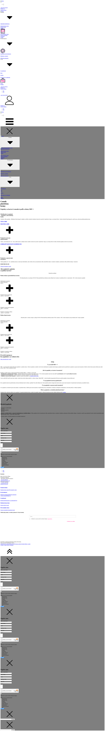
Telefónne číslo (3, 437)
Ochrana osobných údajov (20, 544)
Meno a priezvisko (4, 430)
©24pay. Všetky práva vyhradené (6, 545)
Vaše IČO (2, 440)
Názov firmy (2, 433)
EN (3, 92)
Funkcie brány (3, 505)
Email (1, 435)
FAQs (16, 500)
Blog (1, 500)
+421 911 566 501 (4, 479)
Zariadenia (10, 510)
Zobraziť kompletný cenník (5, 266)
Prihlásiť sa (2, 8)
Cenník (7, 505)
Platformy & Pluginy (4, 494)
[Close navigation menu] (3, 4)
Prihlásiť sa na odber (71, 521)
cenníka (64, 392)
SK (3, 90)
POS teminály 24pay (13, 489)
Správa (1, 442)
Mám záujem (2, 359)
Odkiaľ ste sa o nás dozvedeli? (6, 456)
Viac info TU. (50, 518)
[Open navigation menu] (0, 2)
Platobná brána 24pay (4, 489)
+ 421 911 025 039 (4, 482)
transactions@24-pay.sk (5, 480)
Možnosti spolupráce (12, 494)
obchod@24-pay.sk (4, 484)
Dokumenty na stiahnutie (10, 500)
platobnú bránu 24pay (34, 376)
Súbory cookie (27, 544)
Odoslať (2, 467)
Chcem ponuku (3, 10)
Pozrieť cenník (8, 359)
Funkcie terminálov (4, 510)
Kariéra (3, 500)
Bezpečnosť (12, 544)
